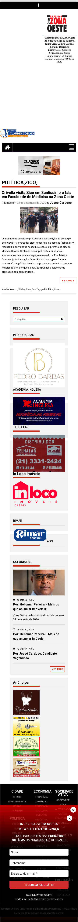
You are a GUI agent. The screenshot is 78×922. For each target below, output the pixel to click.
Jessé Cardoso (61, 202)
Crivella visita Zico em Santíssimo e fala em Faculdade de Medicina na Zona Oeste (38, 194)
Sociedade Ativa (62, 802)
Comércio (42, 801)
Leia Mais (68, 280)
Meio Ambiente (17, 801)
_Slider (21, 289)
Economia (41, 797)
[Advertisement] (39, 98)
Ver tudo (57, 669)
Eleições (31, 289)
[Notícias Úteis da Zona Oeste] (7, 147)
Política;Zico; (52, 289)
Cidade (17, 797)
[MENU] (71, 147)
